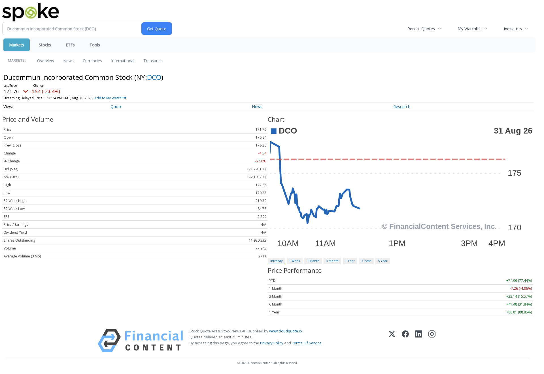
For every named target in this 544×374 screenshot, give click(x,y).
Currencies (92, 60)
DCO (154, 77)
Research (401, 106)
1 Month (313, 261)
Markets (16, 45)
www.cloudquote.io (285, 331)
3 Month (332, 261)
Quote (116, 106)
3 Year (366, 261)
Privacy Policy (271, 342)
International (122, 60)
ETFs (70, 45)
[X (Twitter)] (392, 340)
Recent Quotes (421, 28)
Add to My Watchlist (110, 98)
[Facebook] (405, 340)
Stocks (45, 45)
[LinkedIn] (418, 340)
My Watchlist (469, 28)
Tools (95, 45)
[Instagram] (432, 340)
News (68, 60)
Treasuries (153, 60)
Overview (45, 60)
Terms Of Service (307, 342)
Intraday (276, 261)
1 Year (350, 261)
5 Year (383, 261)
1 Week (294, 261)
